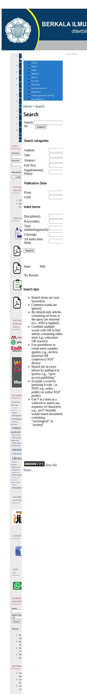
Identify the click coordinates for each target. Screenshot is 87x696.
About (34, 66)
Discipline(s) (32, 216)
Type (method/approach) (36, 227)
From (27, 192)
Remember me (17, 172)
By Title (21, 649)
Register (35, 73)
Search (35, 77)
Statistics (36, 91)
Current (35, 80)
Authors (29, 150)
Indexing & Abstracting (43, 95)
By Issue (21, 636)
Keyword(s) (31, 221)
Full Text (30, 165)
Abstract (29, 160)
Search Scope (17, 615)
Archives (36, 84)
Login (34, 70)
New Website (38, 99)
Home (34, 62)
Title (27, 155)
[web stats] (34, 465)
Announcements (39, 88)
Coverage (30, 234)
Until (27, 197)
